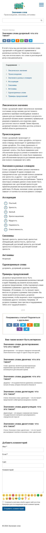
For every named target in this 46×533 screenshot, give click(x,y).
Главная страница (8, 30)
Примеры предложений (17, 96)
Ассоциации (13, 81)
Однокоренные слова (17, 93)
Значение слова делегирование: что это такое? (21, 345)
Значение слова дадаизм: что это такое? (22, 377)
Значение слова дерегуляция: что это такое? (22, 408)
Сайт (4, 462)
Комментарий (7, 470)
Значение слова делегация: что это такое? (21, 392)
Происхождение (15, 74)
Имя (4, 447)
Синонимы (12, 85)
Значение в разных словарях (20, 78)
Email (5, 454)
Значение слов (19, 12)
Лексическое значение (17, 70)
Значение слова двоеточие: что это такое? (21, 425)
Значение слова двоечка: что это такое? (22, 360)
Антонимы (12, 89)
